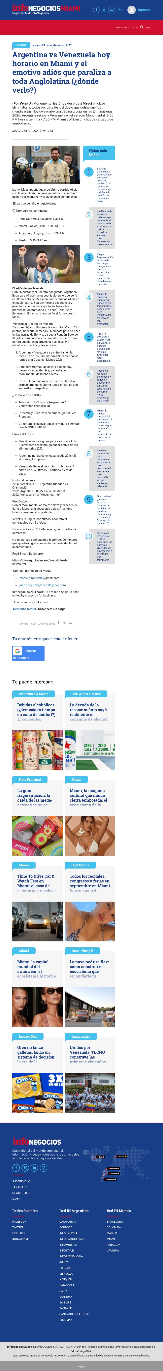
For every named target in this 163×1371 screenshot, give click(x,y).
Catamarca (67, 1221)
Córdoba (65, 1227)
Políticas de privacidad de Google (93, 1355)
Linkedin (18, 1233)
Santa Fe (65, 1308)
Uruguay (113, 1250)
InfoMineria (68, 1244)
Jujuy (63, 1262)
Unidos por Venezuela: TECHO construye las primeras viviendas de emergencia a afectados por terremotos (104, 546)
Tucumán (66, 1319)
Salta (63, 1291)
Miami (21, 45)
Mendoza (66, 1273)
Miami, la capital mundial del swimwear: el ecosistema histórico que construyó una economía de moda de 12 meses (104, 425)
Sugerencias (21, 1181)
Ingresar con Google (24, 654)
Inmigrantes (81, 1036)
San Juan (66, 1296)
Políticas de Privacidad (100, 1346)
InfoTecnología (71, 1256)
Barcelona (115, 1221)
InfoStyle (66, 1250)
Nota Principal (30, 779)
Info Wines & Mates (33, 694)
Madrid (112, 1233)
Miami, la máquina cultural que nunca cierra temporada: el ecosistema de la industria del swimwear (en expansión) (104, 309)
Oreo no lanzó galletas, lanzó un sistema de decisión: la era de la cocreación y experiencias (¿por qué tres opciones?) (104, 510)
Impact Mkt (28, 1036)
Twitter (18, 1227)
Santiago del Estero (74, 1314)
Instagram (20, 1239)
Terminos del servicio (126, 1355)
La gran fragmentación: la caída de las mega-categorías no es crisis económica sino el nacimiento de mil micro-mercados (105, 269)
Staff (16, 1198)
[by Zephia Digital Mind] (81, 1365)
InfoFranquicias (71, 1239)
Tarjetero (19, 1187)
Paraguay (114, 1244)
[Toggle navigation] (148, 27)
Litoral (65, 1267)
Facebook (19, 1221)
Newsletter (21, 1193)
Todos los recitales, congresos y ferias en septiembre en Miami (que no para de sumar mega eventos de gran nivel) (104, 385)
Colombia (114, 1227)
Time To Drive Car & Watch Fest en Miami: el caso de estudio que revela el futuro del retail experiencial (104, 347)
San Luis (65, 1302)
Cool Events (80, 865)
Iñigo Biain (86, 1351)
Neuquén (65, 1279)
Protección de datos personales (135, 1346)
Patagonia (66, 1285)
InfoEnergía (68, 1233)
